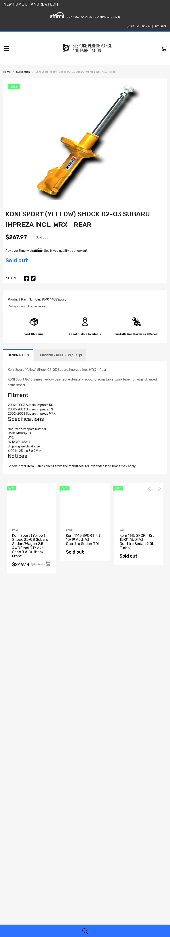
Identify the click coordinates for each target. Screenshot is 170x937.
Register (161, 26)
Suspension (35, 306)
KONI (15, 530)
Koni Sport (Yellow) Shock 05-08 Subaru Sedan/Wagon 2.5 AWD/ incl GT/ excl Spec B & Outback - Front (30, 545)
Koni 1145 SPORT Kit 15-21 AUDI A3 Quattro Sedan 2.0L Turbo (137, 541)
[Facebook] (26, 278)
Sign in (146, 26)
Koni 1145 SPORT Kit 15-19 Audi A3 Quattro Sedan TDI (83, 539)
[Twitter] (33, 278)
